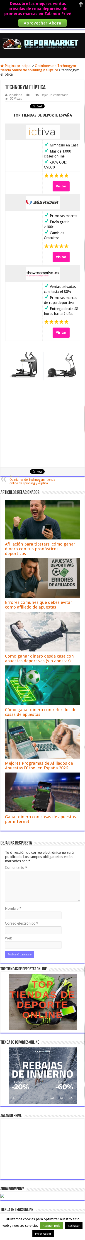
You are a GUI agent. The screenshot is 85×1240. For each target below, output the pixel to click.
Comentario (16, 867)
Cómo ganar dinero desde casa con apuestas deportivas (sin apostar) (39, 658)
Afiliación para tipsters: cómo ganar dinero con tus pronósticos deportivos (40, 549)
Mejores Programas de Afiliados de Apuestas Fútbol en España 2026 (39, 765)
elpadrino (15, 95)
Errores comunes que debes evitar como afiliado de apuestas (38, 604)
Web (8, 938)
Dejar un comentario (54, 95)
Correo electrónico (21, 923)
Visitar (61, 186)
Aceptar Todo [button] (52, 1225)
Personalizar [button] (43, 1234)
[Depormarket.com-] (42, 44)
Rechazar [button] (74, 1225)
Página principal (18, 66)
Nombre (13, 908)
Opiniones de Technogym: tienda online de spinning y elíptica (38, 68)
